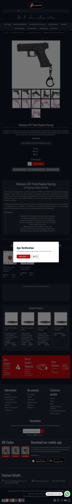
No (34, 256)
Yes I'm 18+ (22, 256)
